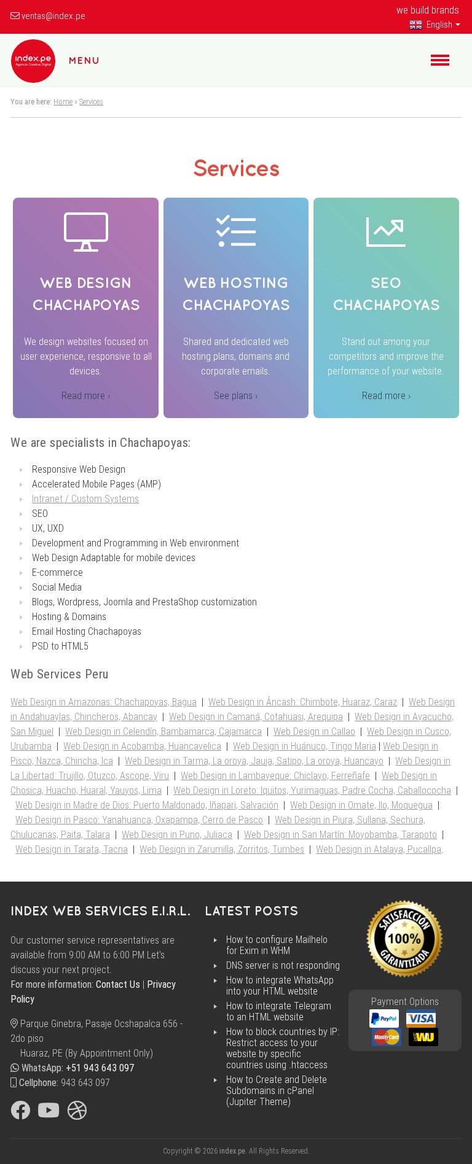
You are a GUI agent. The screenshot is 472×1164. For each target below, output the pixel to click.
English (438, 24)
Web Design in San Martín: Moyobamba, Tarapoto (340, 834)
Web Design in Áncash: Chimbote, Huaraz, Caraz (302, 702)
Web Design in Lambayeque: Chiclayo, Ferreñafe (275, 776)
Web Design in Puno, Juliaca (177, 834)
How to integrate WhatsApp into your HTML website (280, 986)
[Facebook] (20, 1114)
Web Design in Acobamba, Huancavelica (142, 746)
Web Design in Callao (314, 731)
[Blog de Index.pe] (77, 1114)
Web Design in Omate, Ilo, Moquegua (361, 805)
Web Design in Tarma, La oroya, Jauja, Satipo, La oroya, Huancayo (254, 761)
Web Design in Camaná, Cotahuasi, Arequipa (256, 717)
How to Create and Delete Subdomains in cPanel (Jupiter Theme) (276, 1091)
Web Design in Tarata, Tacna (71, 849)
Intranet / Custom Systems (85, 499)
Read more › (85, 396)
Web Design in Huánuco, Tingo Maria (304, 746)
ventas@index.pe (53, 15)
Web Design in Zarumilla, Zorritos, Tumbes (222, 849)
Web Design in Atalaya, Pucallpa (378, 849)
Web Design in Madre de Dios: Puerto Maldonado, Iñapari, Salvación (146, 805)
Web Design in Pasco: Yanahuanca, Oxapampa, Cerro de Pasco (139, 820)
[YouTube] (48, 1114)
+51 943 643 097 (100, 1068)
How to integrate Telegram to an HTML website (278, 1012)
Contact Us (118, 984)
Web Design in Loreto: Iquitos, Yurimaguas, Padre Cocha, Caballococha (312, 790)
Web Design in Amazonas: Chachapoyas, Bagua (103, 702)
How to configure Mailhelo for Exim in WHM (277, 945)
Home (63, 101)
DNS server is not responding (283, 965)
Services (91, 101)
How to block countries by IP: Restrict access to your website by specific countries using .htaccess (282, 1048)
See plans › (236, 396)
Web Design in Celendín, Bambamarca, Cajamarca (163, 731)
